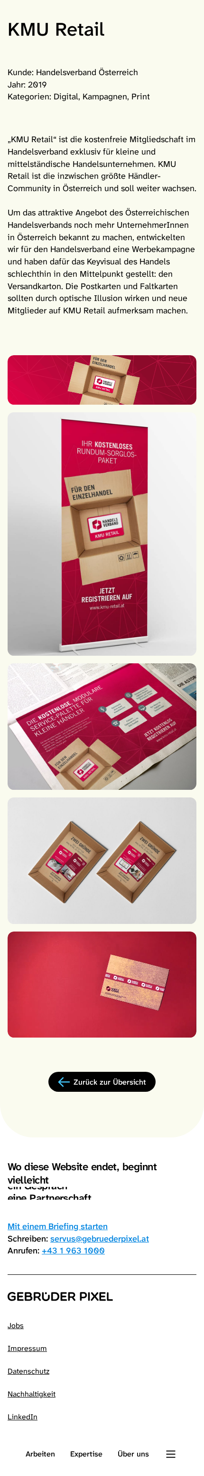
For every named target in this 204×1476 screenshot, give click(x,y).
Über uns (133, 1454)
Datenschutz (28, 1371)
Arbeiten (40, 1454)
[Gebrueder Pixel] (102, 1296)
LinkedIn (22, 1417)
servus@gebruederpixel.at (99, 1238)
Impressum (27, 1348)
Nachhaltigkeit (32, 1394)
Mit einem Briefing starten (58, 1226)
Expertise (86, 1454)
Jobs (16, 1325)
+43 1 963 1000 (73, 1250)
